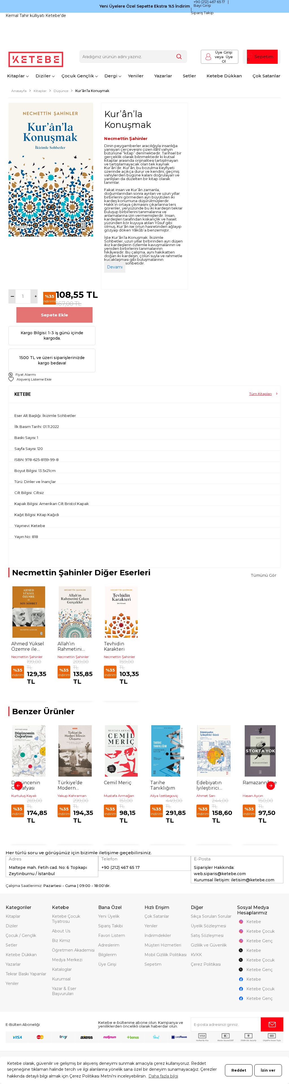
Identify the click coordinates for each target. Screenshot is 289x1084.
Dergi (110, 75)
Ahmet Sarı (205, 796)
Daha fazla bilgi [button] (163, 1076)
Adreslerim (108, 945)
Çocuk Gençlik (78, 75)
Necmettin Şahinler (126, 138)
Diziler (43, 75)
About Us (61, 931)
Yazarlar (163, 75)
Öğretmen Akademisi (73, 950)
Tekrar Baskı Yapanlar (26, 973)
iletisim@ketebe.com (252, 879)
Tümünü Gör (263, 575)
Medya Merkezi (67, 959)
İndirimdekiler (157, 935)
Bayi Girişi (202, 5)
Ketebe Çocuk (260, 931)
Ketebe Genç (259, 940)
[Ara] (179, 57)
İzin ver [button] (268, 1070)
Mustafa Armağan (119, 796)
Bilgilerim (107, 954)
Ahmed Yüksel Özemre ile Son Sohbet (27, 646)
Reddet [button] (238, 1070)
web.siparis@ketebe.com (220, 873)
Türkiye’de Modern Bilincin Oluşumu (70, 785)
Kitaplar (16, 75)
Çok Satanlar (267, 75)
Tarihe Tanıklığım (162, 785)
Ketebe (253, 921)
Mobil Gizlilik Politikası (165, 954)
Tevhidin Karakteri (114, 646)
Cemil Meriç (118, 782)
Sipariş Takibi (110, 925)
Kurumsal (61, 979)
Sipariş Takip (202, 12)
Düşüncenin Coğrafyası (25, 785)
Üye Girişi (223, 52)
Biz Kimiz (61, 940)
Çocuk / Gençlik (21, 935)
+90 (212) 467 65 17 (209, 2)
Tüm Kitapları (260, 394)
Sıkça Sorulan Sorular (211, 916)
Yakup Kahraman (72, 796)
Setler (189, 75)
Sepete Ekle (54, 315)
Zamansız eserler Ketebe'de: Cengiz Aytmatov (52, 15)
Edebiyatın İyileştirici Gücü (209, 785)
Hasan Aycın (253, 796)
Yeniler (136, 75)
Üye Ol (224, 59)
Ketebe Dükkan (224, 75)
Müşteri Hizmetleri (162, 945)
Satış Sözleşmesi (207, 935)
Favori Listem (111, 935)
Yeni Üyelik (108, 916)
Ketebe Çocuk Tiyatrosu (66, 919)
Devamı (114, 267)
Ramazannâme (260, 782)
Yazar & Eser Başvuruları (64, 991)
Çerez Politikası (206, 964)
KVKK (196, 954)
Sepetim (152, 964)
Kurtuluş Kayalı (23, 796)
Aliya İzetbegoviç (164, 796)
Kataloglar (62, 969)
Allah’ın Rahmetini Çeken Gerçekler (70, 646)
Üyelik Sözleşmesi (208, 925)
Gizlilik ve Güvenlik (209, 945)
